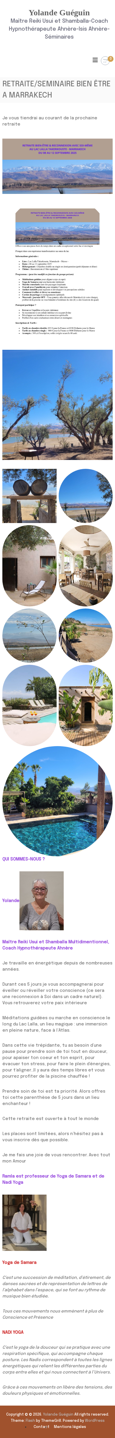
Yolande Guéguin (59, 12)
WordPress (95, 1421)
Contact (42, 1427)
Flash (30, 1421)
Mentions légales (70, 1427)
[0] (105, 61)
